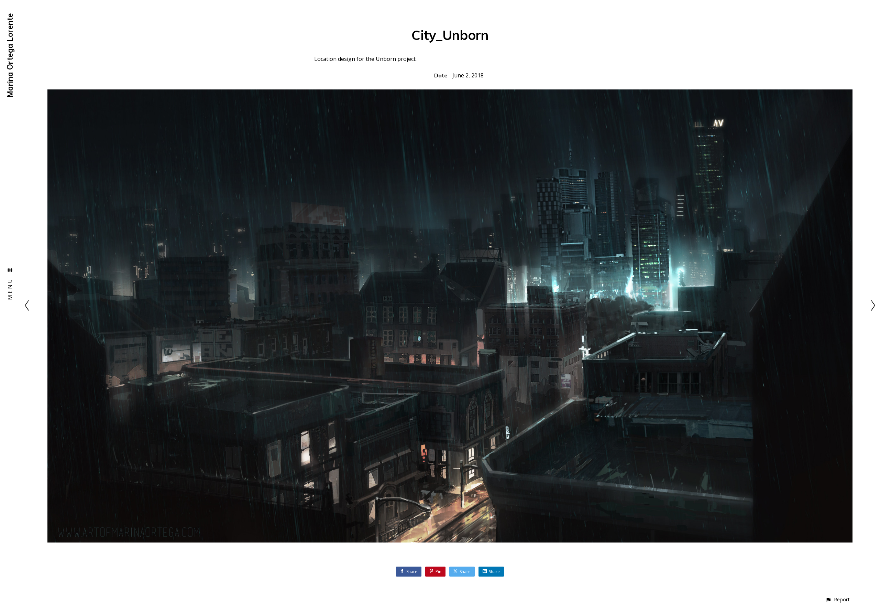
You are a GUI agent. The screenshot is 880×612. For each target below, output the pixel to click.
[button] (837, 599)
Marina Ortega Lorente (10, 55)
